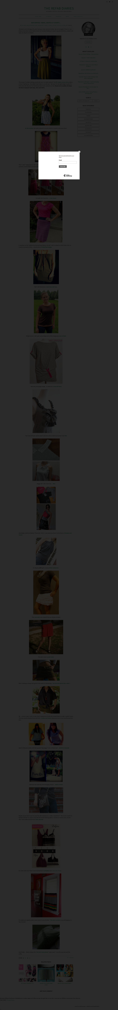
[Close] (79, 152)
